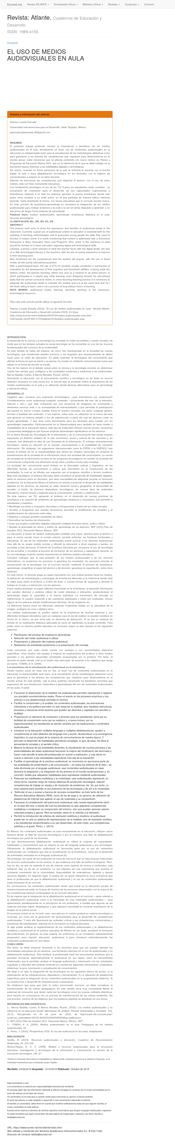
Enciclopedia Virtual (65, 4)
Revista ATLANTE (37, 4)
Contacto (149, 4)
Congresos (131, 4)
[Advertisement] (60, 87)
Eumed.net (14, 4)
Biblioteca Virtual (92, 4)
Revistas (113, 4)
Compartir (12, 42)
